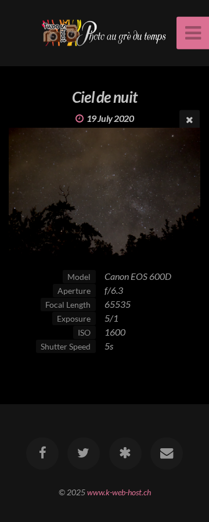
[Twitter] (83, 453)
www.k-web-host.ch (119, 492)
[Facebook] (42, 453)
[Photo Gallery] (125, 453)
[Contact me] (166, 453)
